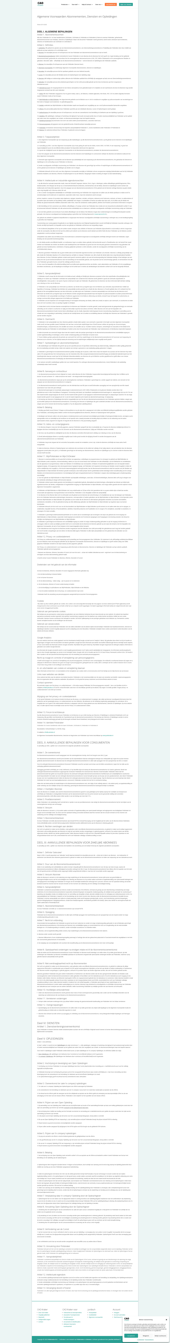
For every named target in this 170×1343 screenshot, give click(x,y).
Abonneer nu (110, 4)
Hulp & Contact (86, 4)
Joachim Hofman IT (114, 1339)
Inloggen (116, 1312)
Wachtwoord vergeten (120, 1317)
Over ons (98, 4)
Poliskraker (80, 1339)
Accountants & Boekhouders (72, 1322)
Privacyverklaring (149, 1339)
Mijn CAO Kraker (125, 4)
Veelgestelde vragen (44, 1319)
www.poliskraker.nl (108, 735)
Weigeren (146, 1336)
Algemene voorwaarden (96, 1317)
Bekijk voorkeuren (160, 1336)
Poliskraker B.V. (53, 1339)
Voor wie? (75, 4)
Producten (64, 4)
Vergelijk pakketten (44, 1315)
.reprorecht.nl (102, 214)
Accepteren (131, 1336)
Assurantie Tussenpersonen (72, 1315)
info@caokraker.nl (48, 687)
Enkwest (89, 1339)
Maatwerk (41, 1317)
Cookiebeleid (140, 1339)
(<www (96, 214)
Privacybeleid (92, 1312)
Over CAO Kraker (43, 1312)
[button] (166, 1320)
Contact (40, 1322)
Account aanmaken (119, 1315)
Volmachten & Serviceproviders (73, 1312)
